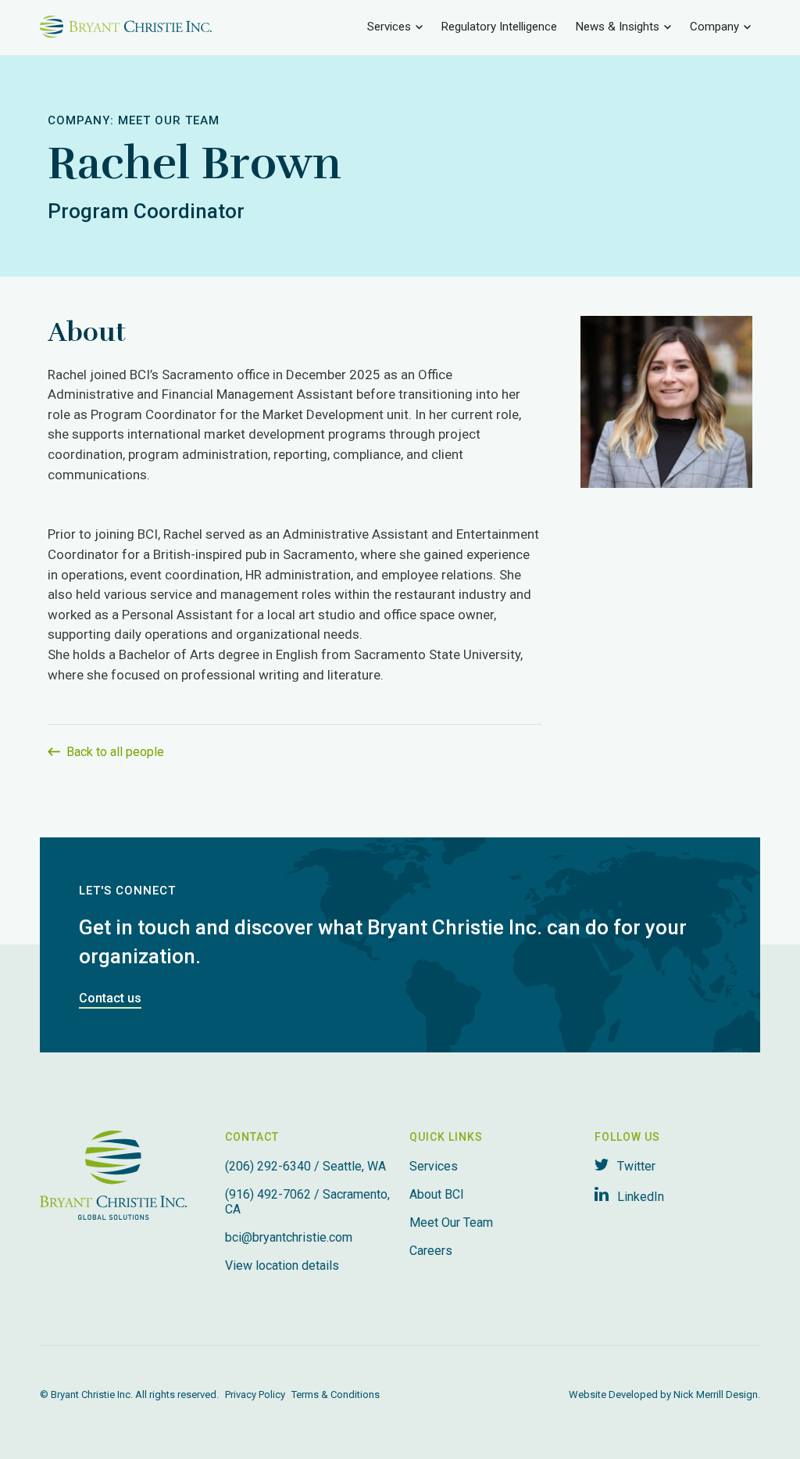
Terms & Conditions (335, 1394)
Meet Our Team (169, 120)
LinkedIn (639, 1196)
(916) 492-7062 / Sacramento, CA (307, 1202)
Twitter (634, 1166)
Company (714, 27)
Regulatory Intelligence (499, 27)
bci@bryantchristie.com (288, 1237)
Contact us (110, 998)
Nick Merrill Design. (716, 1394)
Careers (430, 1250)
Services (389, 27)
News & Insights (617, 27)
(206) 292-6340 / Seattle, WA (305, 1166)
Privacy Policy (255, 1394)
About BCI (436, 1194)
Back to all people (113, 751)
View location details (282, 1265)
